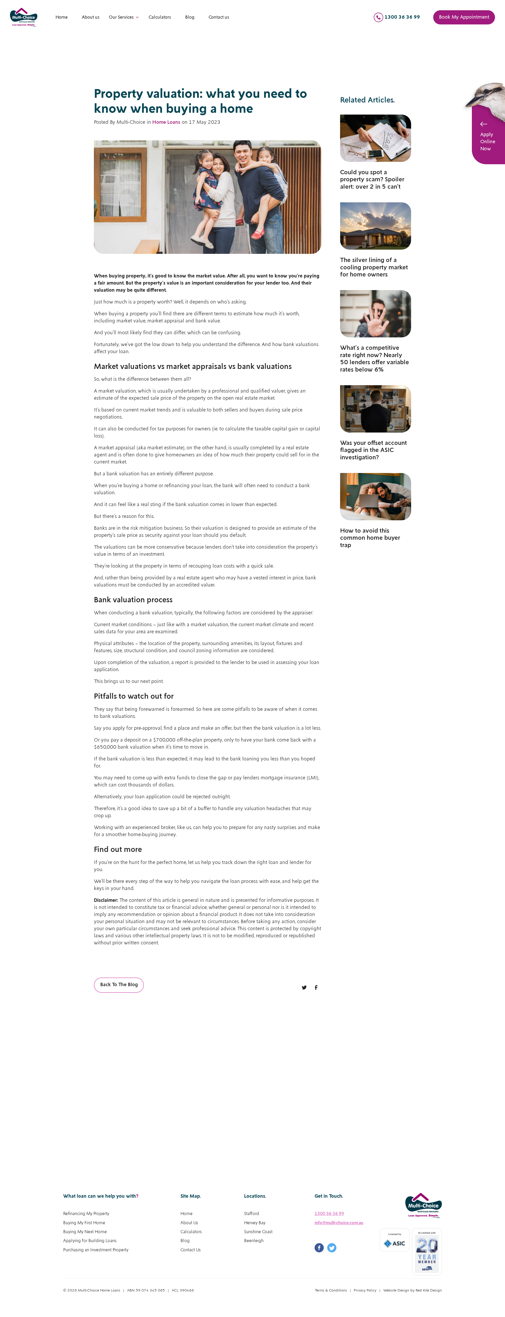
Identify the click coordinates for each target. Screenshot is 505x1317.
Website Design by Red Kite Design (412, 1290)
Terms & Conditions (331, 1290)
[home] (23, 17)
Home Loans (166, 122)
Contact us (219, 17)
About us (90, 17)
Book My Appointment (464, 17)
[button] (124, 17)
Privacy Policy (365, 1290)
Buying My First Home (84, 1223)
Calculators (160, 17)
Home (61, 17)
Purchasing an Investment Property (95, 1250)
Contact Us (190, 1250)
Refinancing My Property (86, 1214)
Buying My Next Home (85, 1232)
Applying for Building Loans (90, 1241)
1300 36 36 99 (329, 1214)
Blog (189, 17)
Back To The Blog (119, 984)
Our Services (121, 17)
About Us (189, 1223)
